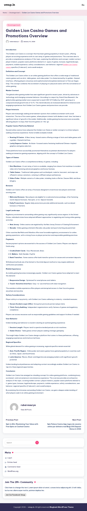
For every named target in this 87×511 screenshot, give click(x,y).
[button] (26, 410)
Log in (9, 458)
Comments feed (13, 467)
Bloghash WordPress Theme (62, 507)
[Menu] (83, 5)
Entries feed (12, 462)
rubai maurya (28, 405)
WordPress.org (12, 471)
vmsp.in (9, 5)
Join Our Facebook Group (15, 495)
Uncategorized (14, 25)
